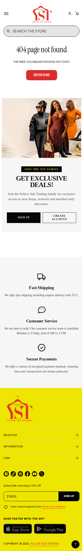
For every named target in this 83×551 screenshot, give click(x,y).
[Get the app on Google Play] (50, 531)
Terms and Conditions (53, 509)
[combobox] (40, 31)
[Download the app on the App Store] (18, 531)
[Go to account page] (69, 13)
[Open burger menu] (6, 13)
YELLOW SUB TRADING (44, 546)
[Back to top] (72, 547)
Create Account (57, 215)
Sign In (22, 215)
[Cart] (76, 13)
